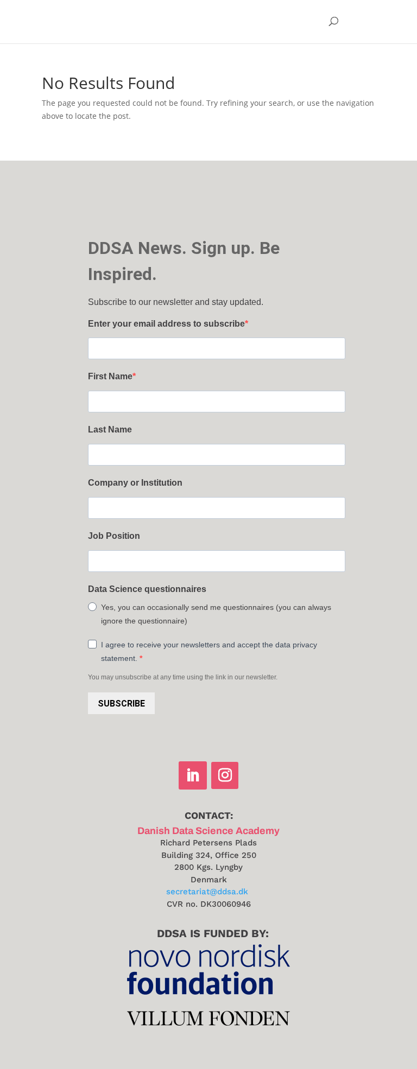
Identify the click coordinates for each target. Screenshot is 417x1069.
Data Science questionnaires (147, 589)
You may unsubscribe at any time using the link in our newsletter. (182, 677)
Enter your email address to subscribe (166, 323)
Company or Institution (135, 482)
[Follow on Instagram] (224, 775)
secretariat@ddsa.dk (207, 891)
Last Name (110, 429)
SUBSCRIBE (121, 703)
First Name (110, 376)
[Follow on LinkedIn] (193, 775)
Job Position (114, 535)
